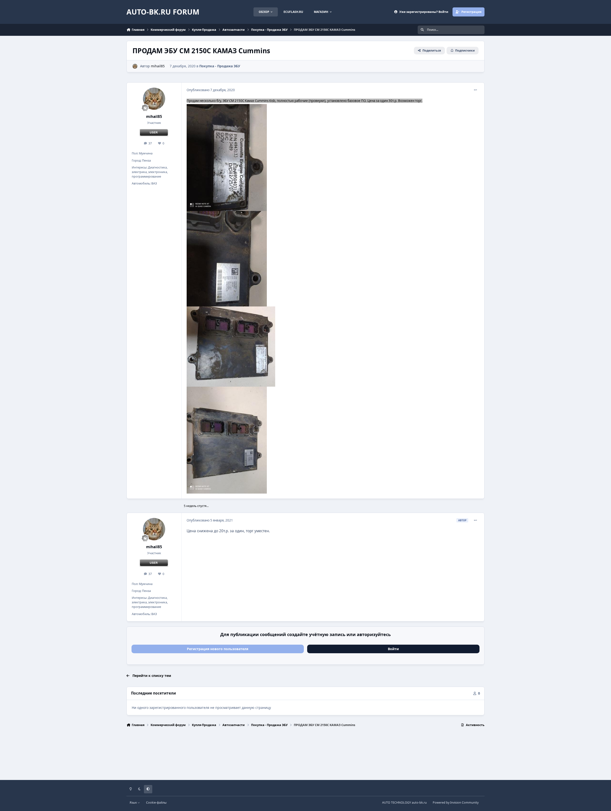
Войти (393, 649)
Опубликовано (211, 90)
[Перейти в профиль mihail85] (134, 66)
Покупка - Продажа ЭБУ (219, 66)
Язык (134, 802)
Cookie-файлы (156, 802)
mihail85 (158, 66)
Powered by (456, 802)
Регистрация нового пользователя (217, 649)
